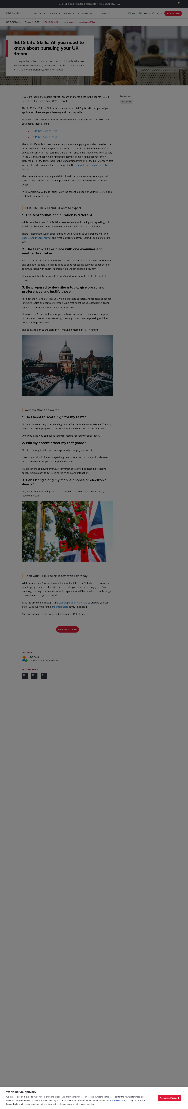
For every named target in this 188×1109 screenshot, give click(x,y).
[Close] (184, 1091)
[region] (94, 1098)
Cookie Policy (116, 1100)
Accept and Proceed (169, 1098)
